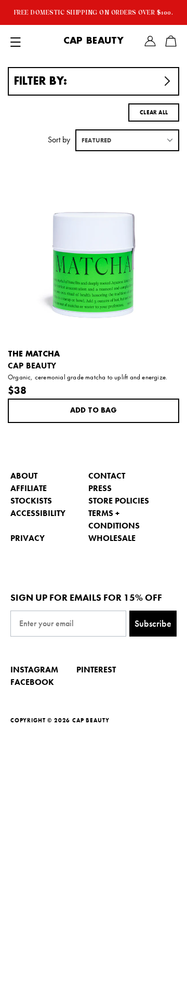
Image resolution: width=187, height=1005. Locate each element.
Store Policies (118, 500)
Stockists (31, 500)
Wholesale (112, 538)
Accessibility (37, 513)
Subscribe (153, 623)
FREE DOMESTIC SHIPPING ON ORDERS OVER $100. (93, 12)
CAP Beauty (93, 41)
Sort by (59, 139)
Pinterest (96, 669)
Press (100, 488)
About (23, 475)
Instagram (34, 669)
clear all (154, 112)
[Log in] (150, 41)
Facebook (32, 682)
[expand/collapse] (15, 41)
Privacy (27, 538)
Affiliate (28, 488)
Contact (106, 475)
